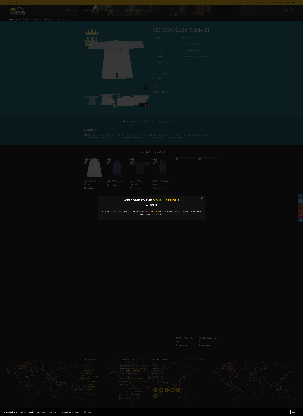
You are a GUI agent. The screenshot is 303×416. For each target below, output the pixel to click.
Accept (295, 412)
